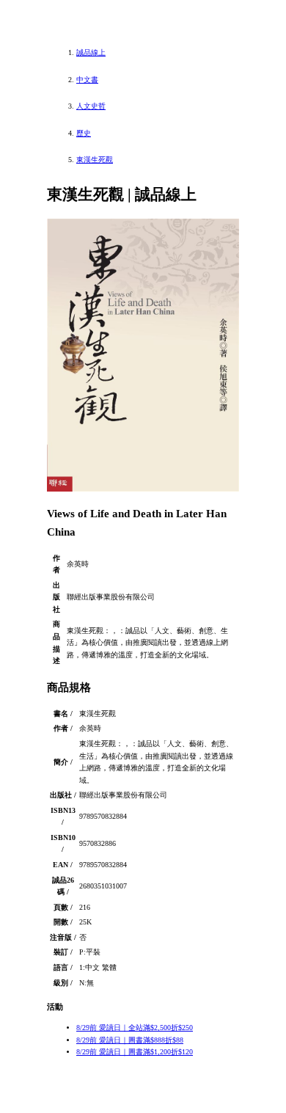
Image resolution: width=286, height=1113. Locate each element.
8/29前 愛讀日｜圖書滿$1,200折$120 (134, 1052)
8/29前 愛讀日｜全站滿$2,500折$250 (134, 1027)
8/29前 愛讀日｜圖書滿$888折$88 (129, 1040)
